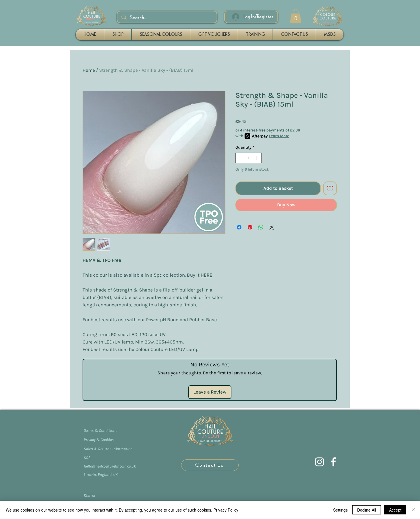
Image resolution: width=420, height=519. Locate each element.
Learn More (279, 135)
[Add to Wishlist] (330, 188)
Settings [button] (340, 510)
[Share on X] (271, 227)
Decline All (366, 510)
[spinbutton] (248, 158)
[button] (295, 16)
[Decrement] (239, 158)
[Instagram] (319, 462)
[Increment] (257, 158)
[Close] (413, 509)
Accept (395, 510)
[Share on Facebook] (239, 227)
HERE (206, 275)
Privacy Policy (225, 510)
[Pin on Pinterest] (250, 227)
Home (89, 70)
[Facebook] (333, 462)
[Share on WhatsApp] (260, 227)
